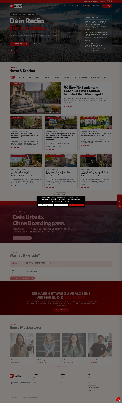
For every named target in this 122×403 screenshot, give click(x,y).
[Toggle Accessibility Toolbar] (118, 399)
